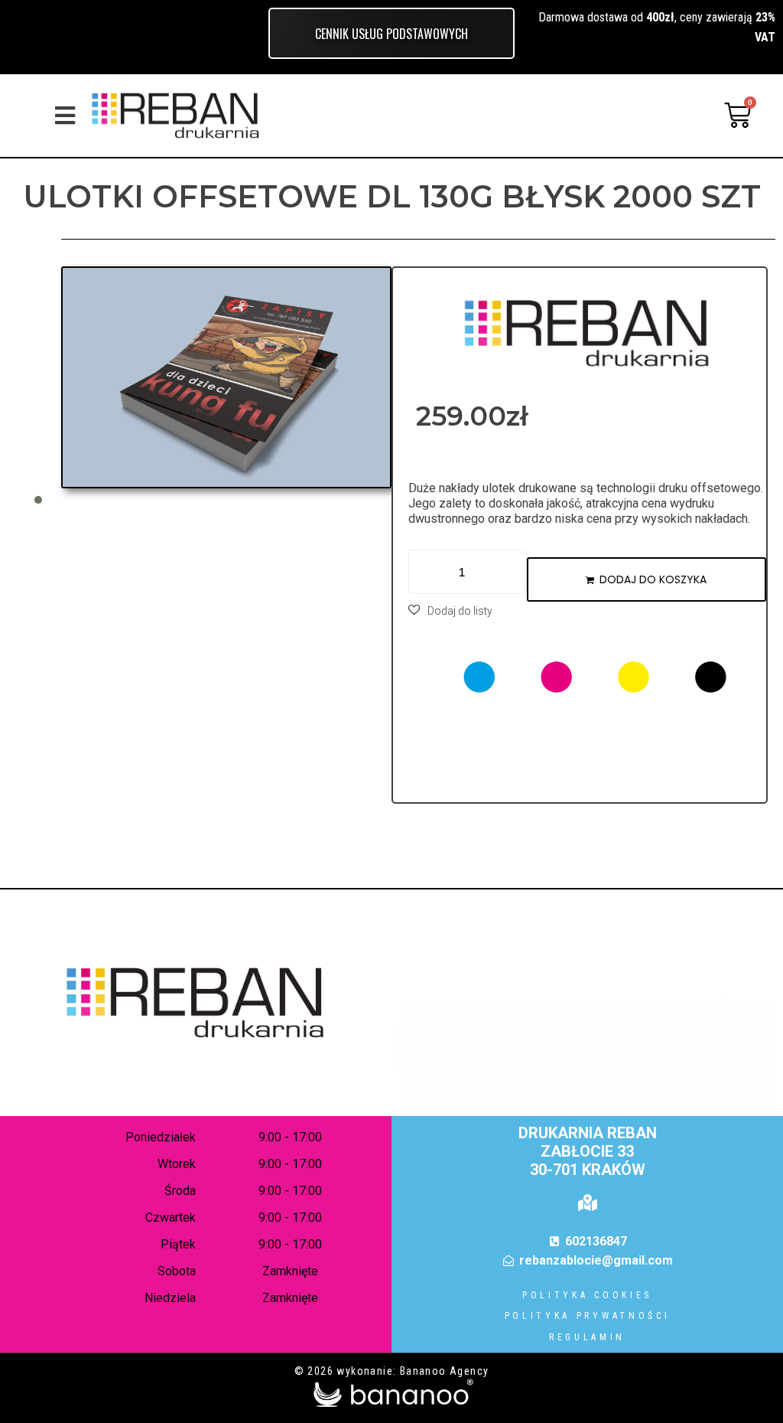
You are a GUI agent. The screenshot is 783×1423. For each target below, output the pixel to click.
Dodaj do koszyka (653, 579)
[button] (64, 115)
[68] (226, 377)
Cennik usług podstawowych (391, 33)
